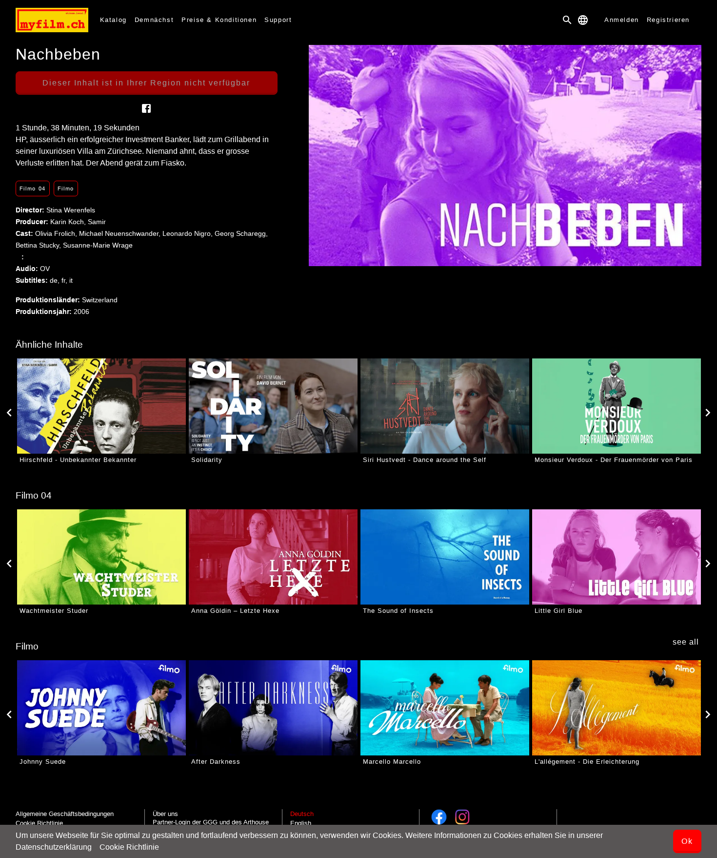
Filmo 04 (33, 188)
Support (278, 19)
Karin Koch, (69, 222)
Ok (687, 841)
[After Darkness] (273, 707)
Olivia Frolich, (57, 233)
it (71, 280)
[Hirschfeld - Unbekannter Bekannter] (101, 406)
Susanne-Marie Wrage (98, 245)
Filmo (66, 188)
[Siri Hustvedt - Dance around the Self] (444, 406)
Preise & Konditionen (219, 19)
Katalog (113, 19)
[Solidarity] (273, 406)
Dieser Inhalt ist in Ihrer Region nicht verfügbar (146, 83)
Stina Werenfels (70, 210)
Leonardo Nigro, (188, 233)
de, (55, 280)
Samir (97, 222)
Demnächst (154, 19)
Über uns (165, 813)
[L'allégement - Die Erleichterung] (616, 707)
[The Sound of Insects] (444, 557)
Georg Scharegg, (241, 233)
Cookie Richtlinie (129, 847)
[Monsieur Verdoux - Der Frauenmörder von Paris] (616, 406)
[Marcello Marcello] (444, 707)
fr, (65, 280)
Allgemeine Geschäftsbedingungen (65, 813)
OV (45, 268)
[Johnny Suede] (101, 707)
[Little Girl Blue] (616, 557)
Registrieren (668, 19)
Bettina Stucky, (39, 245)
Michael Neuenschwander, (120, 233)
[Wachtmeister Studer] (101, 557)
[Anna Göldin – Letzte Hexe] (273, 557)
